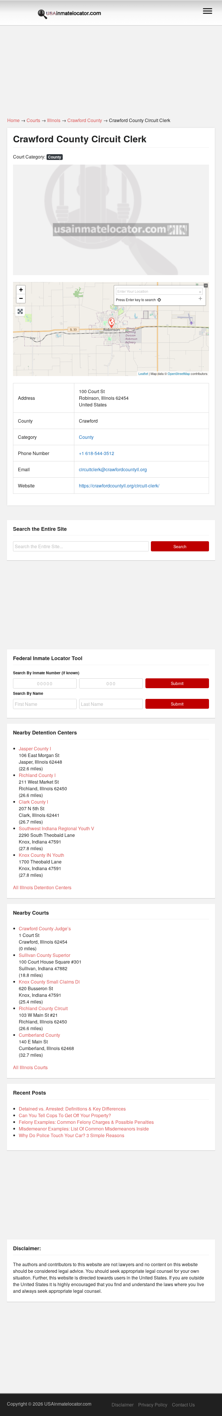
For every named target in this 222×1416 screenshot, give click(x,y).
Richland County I (37, 775)
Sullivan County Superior (44, 955)
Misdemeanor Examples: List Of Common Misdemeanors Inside (84, 1128)
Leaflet (143, 373)
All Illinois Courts (30, 1067)
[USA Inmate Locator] (69, 15)
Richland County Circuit (43, 1008)
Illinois (53, 120)
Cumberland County (39, 1035)
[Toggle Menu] (207, 11)
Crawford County (84, 120)
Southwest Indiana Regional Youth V (56, 828)
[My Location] (159, 299)
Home (13, 120)
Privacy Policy (152, 1404)
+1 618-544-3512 (96, 453)
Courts (33, 120)
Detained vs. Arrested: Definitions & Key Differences (72, 1108)
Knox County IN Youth (41, 855)
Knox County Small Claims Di (49, 981)
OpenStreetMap (179, 373)
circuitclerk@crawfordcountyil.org (113, 469)
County (54, 157)
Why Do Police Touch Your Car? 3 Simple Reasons (71, 1135)
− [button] (21, 298)
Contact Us (183, 1404)
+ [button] (21, 289)
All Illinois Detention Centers (42, 887)
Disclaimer (123, 1404)
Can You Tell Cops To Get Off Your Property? (65, 1115)
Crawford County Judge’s (45, 928)
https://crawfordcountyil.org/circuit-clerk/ (119, 485)
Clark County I (33, 801)
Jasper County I (35, 748)
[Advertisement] (111, 67)
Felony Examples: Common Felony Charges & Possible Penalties (86, 1122)
